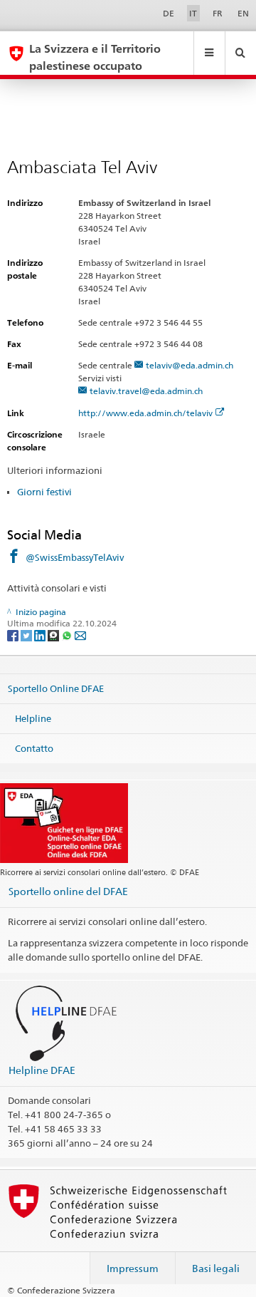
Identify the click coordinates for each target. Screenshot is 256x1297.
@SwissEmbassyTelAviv (75, 557)
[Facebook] (14, 634)
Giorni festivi (44, 491)
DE (168, 13)
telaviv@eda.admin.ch (189, 365)
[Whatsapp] (68, 634)
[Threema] (54, 634)
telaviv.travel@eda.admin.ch (146, 391)
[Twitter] (27, 634)
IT (193, 13)
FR (218, 13)
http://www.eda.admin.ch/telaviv (145, 413)
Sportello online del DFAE (68, 891)
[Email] (80, 634)
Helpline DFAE (42, 1070)
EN (243, 13)
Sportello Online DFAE (56, 688)
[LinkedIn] (41, 634)
